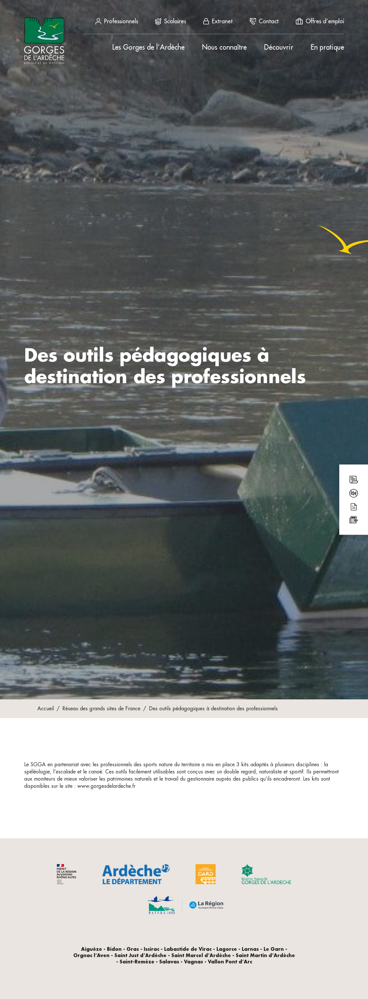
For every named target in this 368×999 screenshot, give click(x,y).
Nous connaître (224, 47)
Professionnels (121, 21)
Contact (269, 21)
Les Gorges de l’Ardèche (148, 47)
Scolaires (175, 21)
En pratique (327, 47)
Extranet (222, 21)
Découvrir (278, 47)
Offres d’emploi (325, 21)
